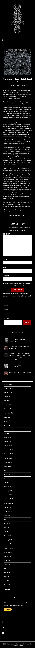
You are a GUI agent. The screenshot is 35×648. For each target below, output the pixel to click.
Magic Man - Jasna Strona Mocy (20, 346)
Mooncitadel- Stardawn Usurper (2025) (20, 372)
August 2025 (7, 397)
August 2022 (7, 515)
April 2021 (7, 581)
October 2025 (8, 392)
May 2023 (6, 478)
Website (6, 276)
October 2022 (8, 507)
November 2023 (8, 454)
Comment (7, 234)
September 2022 (8, 511)
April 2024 (7, 433)
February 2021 (8, 589)
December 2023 (8, 450)
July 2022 (6, 519)
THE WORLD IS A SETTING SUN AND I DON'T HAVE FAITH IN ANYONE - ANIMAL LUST (20, 356)
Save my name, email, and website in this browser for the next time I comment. (18, 284)
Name (5, 259)
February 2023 (8, 491)
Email (5, 267)
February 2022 (8, 540)
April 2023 (7, 482)
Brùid (19, 365)
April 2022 (7, 532)
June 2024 (7, 425)
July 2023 (6, 470)
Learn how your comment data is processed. (17, 296)
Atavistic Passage (20, 339)
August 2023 (7, 466)
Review (6, 309)
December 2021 (8, 548)
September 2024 (8, 413)
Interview (6, 305)
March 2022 (7, 536)
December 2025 (8, 388)
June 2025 (7, 401)
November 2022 (8, 503)
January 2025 (8, 405)
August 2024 (7, 417)
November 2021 (8, 552)
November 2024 (8, 409)
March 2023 (7, 487)
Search (6, 318)
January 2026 (8, 384)
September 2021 (8, 560)
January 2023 (8, 495)
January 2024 (8, 446)
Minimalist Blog (27, 644)
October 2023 (8, 458)
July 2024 (6, 421)
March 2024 (7, 437)
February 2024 (8, 442)
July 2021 (6, 568)
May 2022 (6, 527)
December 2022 (8, 499)
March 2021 (7, 585)
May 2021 (6, 577)
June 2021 (7, 572)
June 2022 (7, 523)
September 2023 (8, 462)
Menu (31, 40)
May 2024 (6, 429)
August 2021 (7, 564)
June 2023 (7, 474)
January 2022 (8, 544)
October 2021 (8, 556)
